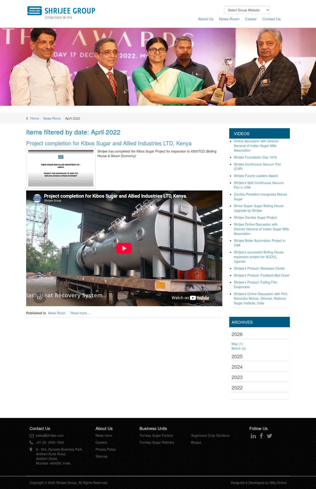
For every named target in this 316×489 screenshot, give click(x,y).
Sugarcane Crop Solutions (210, 435)
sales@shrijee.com (50, 435)
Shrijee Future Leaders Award (256, 175)
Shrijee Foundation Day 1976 (255, 157)
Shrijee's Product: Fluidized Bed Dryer (261, 275)
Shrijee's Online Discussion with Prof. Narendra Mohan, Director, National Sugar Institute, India (261, 298)
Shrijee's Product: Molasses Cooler (259, 268)
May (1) (237, 343)
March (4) (239, 348)
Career (251, 19)
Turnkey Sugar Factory (156, 435)
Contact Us (271, 19)
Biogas (196, 442)
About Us (205, 19)
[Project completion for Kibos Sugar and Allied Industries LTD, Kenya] (61, 167)
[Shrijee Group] (60, 12)
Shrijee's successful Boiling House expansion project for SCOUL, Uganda (259, 257)
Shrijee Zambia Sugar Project (255, 217)
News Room (229, 19)
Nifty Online (278, 482)
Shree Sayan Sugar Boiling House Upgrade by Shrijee (259, 208)
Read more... (80, 313)
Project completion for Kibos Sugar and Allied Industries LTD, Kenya (109, 143)
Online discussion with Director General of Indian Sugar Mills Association (256, 146)
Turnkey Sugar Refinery (156, 442)
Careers (101, 442)
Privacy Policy (106, 449)
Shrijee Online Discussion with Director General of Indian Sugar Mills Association (261, 229)
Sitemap (102, 456)
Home (34, 118)
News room (104, 435)
